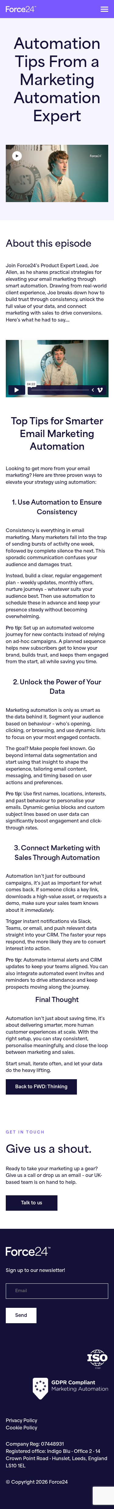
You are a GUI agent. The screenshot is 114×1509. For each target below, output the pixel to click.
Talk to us (31, 1203)
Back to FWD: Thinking (41, 1087)
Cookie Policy (21, 1428)
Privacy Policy (21, 1421)
